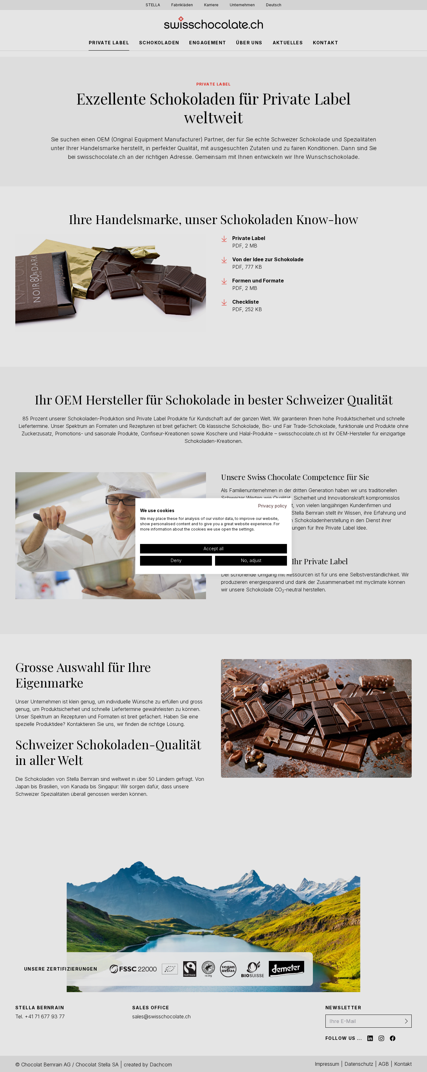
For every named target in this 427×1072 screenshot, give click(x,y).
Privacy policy (272, 505)
